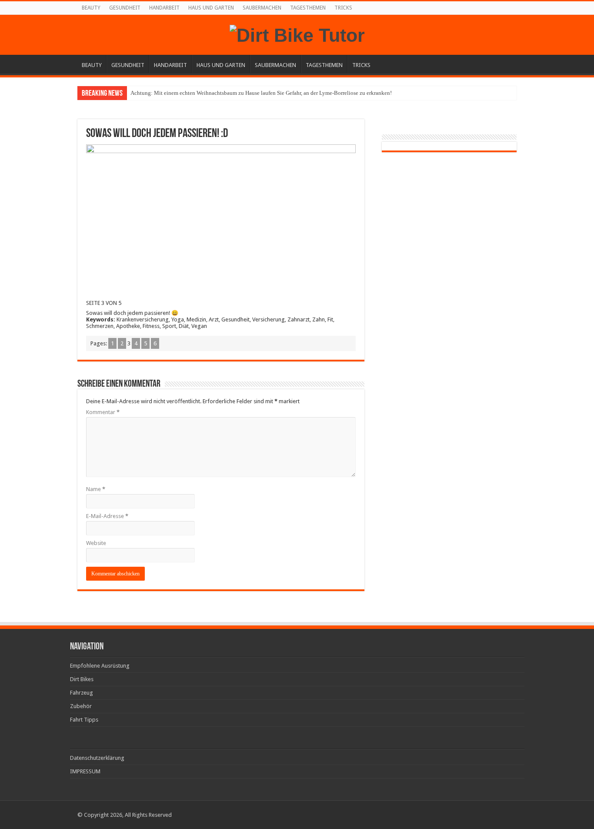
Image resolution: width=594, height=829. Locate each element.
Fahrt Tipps (84, 719)
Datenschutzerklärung (97, 758)
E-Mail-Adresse (107, 516)
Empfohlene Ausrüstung (100, 665)
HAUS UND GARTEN (211, 8)
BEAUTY (91, 8)
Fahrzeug (81, 692)
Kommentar (103, 412)
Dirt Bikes (81, 679)
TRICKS (343, 8)
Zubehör (81, 706)
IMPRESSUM (85, 771)
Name (95, 489)
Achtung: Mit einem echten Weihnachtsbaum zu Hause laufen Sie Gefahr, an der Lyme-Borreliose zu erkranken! (261, 93)
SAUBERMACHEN (262, 8)
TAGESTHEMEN (308, 8)
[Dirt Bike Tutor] (297, 33)
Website (96, 543)
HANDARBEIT (164, 8)
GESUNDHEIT (124, 8)
